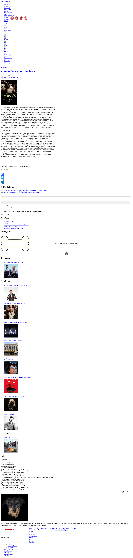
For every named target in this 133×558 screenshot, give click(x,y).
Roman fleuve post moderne (18, 71)
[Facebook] (28, 174)
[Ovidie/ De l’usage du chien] (9, 192)
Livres (31, 541)
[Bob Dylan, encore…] (11, 423)
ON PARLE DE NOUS (58, 528)
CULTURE (7, 9)
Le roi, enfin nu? (9, 221)
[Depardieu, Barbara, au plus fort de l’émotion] (11, 386)
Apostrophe (4, 67)
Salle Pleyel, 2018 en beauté (12, 340)
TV (5, 33)
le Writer (6, 45)
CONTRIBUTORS (71, 528)
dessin (6, 48)
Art (30, 539)
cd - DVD (7, 42)
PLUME (6, 552)
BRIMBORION (9, 16)
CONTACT (32, 528)
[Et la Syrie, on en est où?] (11, 446)
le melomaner (8, 58)
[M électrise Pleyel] (11, 367)
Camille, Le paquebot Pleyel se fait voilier (16, 322)
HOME (6, 4)
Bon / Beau (7, 14)
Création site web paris (61, 530)
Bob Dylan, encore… (10, 414)
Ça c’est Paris (8, 551)
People (6, 11)
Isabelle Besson (5, 537)
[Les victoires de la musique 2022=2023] (11, 312)
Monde (6, 21)
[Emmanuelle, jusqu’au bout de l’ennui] (35, 190)
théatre (6, 27)
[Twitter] (28, 177)
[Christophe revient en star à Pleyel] (11, 404)
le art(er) (7, 64)
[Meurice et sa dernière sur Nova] (11, 271)
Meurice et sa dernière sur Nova (13, 228)
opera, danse (7, 30)
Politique (6, 19)
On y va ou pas (8, 12)
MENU (31, 531)
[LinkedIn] (28, 182)
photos (6, 51)
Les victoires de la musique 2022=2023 (15, 303)
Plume (6, 17)
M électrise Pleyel (9, 359)
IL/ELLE (7, 8)
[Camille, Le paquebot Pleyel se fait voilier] (11, 330)
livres (5, 36)
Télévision (11, 547)
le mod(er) (7, 61)
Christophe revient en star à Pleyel (14, 396)
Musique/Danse (12, 546)
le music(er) (7, 55)
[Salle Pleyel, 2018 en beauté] (11, 349)
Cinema (31, 542)
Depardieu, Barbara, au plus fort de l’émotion (17, 377)
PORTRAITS (33, 536)
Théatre (10, 544)
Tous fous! (7, 223)
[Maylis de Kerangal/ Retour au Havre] (12, 190)
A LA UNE (7, 6)
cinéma (6, 24)
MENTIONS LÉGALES (44, 528)
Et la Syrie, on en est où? (11, 226)
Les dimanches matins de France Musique (16, 225)
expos (6, 39)
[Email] (28, 180)
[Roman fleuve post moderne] (9, 77)
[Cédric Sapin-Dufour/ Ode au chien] (29, 192)
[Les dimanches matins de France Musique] (11, 294)
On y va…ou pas (9, 549)
